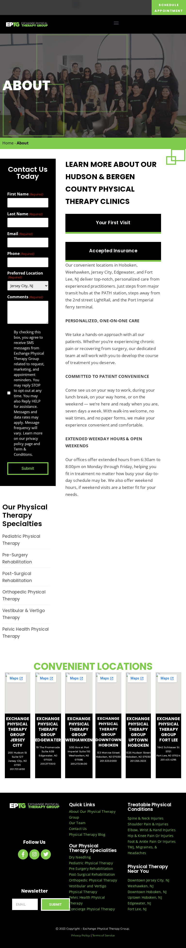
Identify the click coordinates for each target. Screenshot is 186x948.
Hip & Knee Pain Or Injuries (150, 835)
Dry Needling (80, 857)
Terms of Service (103, 935)
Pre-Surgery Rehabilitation (91, 868)
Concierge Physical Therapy (92, 909)
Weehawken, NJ (141, 886)
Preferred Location (25, 275)
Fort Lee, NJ (137, 909)
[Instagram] (34, 854)
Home (8, 143)
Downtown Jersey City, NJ (148, 880)
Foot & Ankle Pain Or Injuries (152, 841)
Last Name (25, 214)
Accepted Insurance (113, 250)
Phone (20, 253)
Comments (25, 297)
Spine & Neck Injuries (145, 818)
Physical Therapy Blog (87, 834)
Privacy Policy (80, 935)
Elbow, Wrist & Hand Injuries (152, 830)
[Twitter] (46, 854)
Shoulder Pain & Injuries (148, 824)
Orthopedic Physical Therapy (93, 880)
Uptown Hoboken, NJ (145, 897)
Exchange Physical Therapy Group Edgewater (48, 729)
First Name (25, 194)
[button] (76, 4)
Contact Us (78, 828)
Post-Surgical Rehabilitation (92, 874)
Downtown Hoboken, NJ (147, 891)
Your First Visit (113, 222)
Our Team (77, 823)
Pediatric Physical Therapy (91, 863)
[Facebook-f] (23, 854)
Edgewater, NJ (139, 903)
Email (20, 234)
